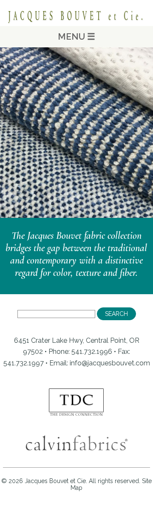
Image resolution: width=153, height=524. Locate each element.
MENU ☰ (76, 36)
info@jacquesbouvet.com (110, 363)
